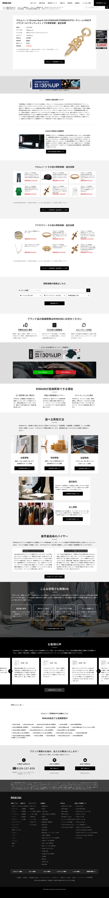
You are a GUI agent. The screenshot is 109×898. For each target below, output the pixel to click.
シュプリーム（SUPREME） (27, 784)
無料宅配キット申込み (66, 816)
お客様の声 (32, 816)
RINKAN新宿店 (20, 8)
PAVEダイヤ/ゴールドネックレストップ (54, 7)
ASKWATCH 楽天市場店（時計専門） (84, 830)
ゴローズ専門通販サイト (81, 824)
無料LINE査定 (64, 811)
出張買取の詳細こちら (24, 468)
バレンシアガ (15, 824)
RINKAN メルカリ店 (80, 819)
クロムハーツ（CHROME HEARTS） (61, 785)
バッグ (13, 835)
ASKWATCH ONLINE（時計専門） (83, 827)
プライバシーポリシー (45, 877)
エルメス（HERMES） (33, 782)
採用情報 (89, 877)
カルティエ (14, 808)
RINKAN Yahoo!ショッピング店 (83, 811)
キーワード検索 (23, 290)
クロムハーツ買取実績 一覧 (36, 7)
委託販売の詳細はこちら (72, 493)
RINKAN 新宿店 (63, 724)
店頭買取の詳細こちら (85, 468)
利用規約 (25, 877)
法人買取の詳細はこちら (72, 519)
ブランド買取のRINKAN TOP (9, 7)
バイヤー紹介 (33, 819)
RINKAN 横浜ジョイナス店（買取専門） (43, 733)
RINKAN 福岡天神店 (78, 735)
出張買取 (24, 811)
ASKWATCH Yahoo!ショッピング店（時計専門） (87, 832)
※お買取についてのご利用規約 (18, 737)
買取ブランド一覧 (16, 806)
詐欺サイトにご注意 (65, 877)
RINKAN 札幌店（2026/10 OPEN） (64, 733)
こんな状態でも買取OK (35, 811)
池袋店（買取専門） (46, 835)
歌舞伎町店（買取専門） (47, 822)
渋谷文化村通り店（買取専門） (49, 814)
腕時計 (13, 843)
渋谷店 (43, 808)
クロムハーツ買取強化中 (23, 7)
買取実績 (69, 3)
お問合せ (74, 877)
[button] (43, 372)
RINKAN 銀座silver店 (64, 727)
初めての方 (33, 3)
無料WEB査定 (64, 808)
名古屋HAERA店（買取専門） (48, 853)
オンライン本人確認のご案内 (68, 819)
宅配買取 (24, 808)
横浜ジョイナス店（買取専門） (49, 846)
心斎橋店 (44, 856)
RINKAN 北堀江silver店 (64, 735)
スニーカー (14, 840)
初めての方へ (33, 806)
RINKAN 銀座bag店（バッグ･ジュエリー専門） (84, 727)
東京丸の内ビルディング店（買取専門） (51, 838)
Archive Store (79, 838)
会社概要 (19, 877)
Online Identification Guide (67, 824)
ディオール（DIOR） (66, 782)
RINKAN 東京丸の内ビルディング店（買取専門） (42, 730)
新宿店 (28, 40)
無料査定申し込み (101, 3)
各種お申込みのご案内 (66, 806)
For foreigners (33, 824)
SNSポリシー (56, 877)
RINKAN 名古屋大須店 (81, 733)
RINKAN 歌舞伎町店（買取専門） (21, 727)
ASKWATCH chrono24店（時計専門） (84, 835)
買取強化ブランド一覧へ (16, 704)
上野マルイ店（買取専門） (48, 843)
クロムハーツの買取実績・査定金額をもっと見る (54, 210)
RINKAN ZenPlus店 (80, 822)
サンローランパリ (16, 822)
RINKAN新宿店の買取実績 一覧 (33, 8)
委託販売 (24, 816)
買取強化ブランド (52, 3)
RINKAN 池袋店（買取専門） (20, 730)
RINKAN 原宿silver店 (37, 727)
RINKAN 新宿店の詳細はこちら (56, 151)
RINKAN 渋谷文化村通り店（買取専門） (47, 724)
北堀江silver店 (45, 861)
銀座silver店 (44, 830)
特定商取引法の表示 (33, 877)
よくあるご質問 (86, 3)
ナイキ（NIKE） (93, 784)
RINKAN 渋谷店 (16, 724)
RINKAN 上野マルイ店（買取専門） (21, 733)
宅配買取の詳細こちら (54, 468)
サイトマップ (81, 877)
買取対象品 (42, 3)
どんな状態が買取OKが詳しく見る (54, 628)
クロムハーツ (29, 30)
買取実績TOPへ (54, 303)
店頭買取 (24, 814)
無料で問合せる (54, 768)
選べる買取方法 (25, 806)
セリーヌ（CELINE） (56, 782)
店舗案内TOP (45, 806)
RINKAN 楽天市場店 (80, 808)
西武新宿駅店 (45, 819)
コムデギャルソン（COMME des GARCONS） (82, 782)
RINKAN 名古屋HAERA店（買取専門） (22, 735)
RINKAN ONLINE (79, 806)
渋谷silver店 (44, 811)
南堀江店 (44, 859)
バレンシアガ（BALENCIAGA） (41, 784)
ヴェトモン (14, 819)
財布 (13, 846)
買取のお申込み (65, 814)
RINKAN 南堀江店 (50, 735)
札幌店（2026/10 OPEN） (48, 848)
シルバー (14, 838)
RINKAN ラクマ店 (80, 816)
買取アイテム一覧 (16, 830)
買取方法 (62, 3)
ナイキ (13, 816)
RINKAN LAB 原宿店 (50, 727)
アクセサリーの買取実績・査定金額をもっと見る (54, 268)
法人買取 (24, 819)
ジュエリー (14, 832)
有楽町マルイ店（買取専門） (48, 840)
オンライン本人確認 (66, 822)
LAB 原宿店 (44, 827)
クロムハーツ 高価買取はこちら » (54, 62)
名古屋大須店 (45, 851)
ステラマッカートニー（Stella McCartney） (29, 785)
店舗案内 (77, 3)
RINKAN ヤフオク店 (80, 814)
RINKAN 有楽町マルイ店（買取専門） (66, 730)
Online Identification (66, 827)
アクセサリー (29, 35)
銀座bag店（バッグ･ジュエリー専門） (51, 832)
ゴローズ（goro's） (74, 785)
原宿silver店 (44, 824)
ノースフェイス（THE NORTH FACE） (68, 784)
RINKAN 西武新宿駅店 (76, 724)
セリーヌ (14, 811)
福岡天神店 (44, 864)
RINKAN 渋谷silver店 (28, 724)
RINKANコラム (33, 822)
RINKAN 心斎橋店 (38, 735)
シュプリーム (15, 814)
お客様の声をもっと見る (54, 690)
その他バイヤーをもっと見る (54, 576)
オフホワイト (15, 827)
